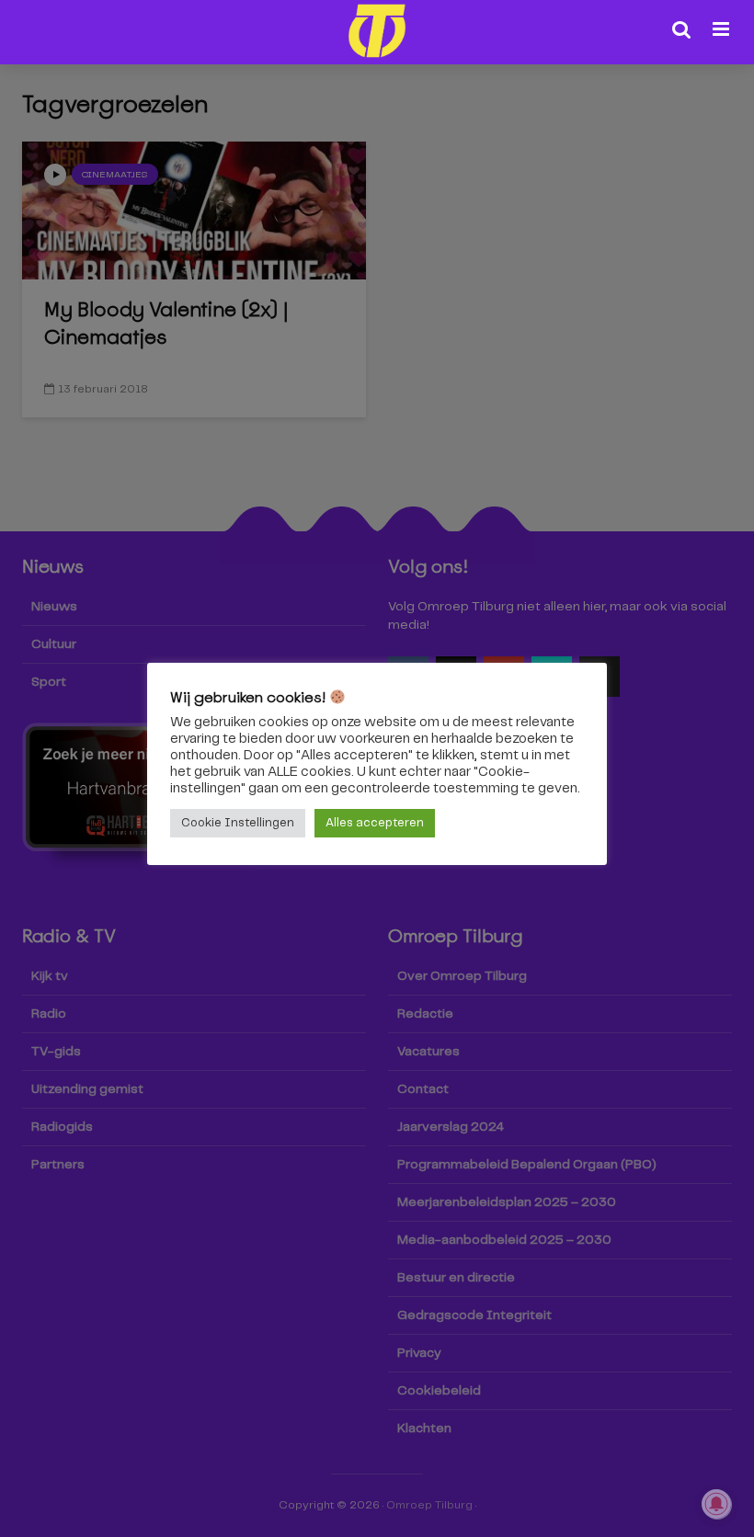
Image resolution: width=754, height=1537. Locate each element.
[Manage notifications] (716, 1504)
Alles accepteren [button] (375, 823)
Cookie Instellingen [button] (237, 823)
